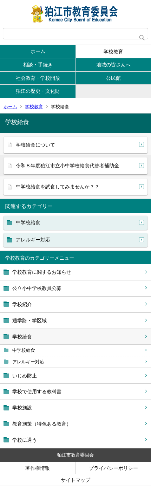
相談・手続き (38, 64)
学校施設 (22, 407)
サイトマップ (75, 480)
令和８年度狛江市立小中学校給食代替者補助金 (67, 165)
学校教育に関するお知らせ (41, 272)
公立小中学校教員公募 (36, 288)
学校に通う (24, 440)
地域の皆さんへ (113, 64)
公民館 (113, 78)
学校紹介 (22, 304)
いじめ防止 (24, 375)
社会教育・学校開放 (38, 78)
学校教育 (113, 51)
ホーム (38, 51)
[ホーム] (75, 13)
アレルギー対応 (28, 361)
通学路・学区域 (29, 320)
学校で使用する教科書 (36, 391)
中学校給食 (23, 350)
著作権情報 (37, 468)
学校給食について (35, 145)
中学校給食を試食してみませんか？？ (57, 186)
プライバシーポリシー (113, 468)
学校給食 (22, 336)
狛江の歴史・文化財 (38, 91)
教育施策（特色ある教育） (41, 424)
